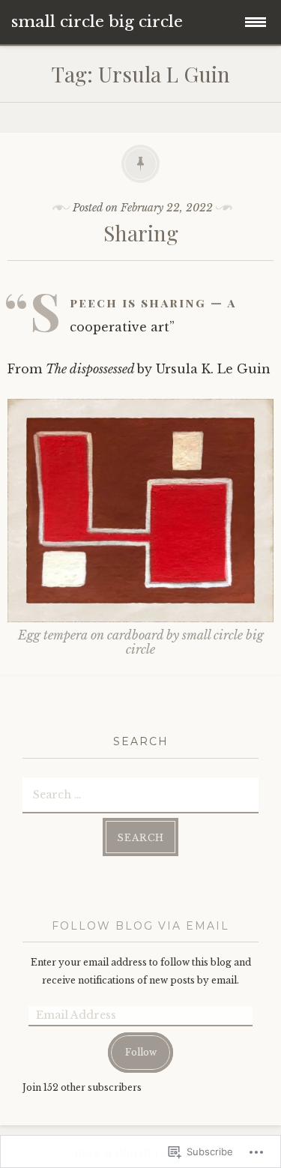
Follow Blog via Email (140, 926)
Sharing (140, 233)
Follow (141, 1052)
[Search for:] (140, 794)
